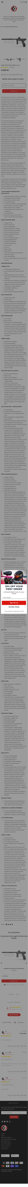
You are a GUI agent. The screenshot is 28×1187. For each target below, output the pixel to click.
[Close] (25, 572)
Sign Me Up (14, 603)
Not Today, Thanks (14, 607)
